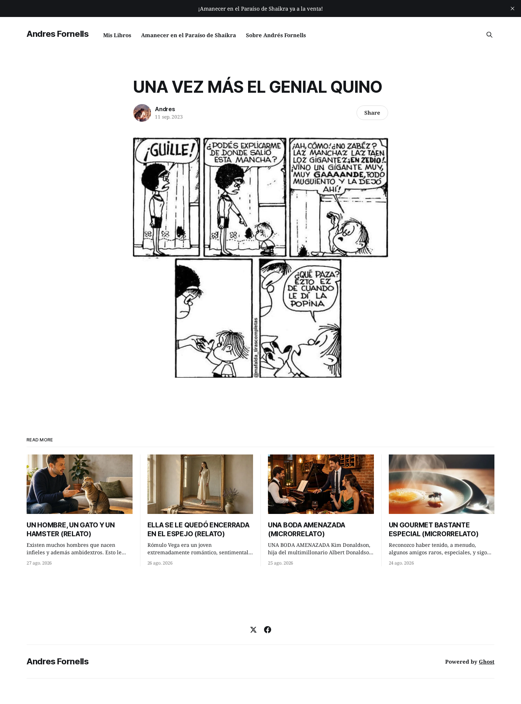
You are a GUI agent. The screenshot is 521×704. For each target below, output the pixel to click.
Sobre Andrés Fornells (276, 35)
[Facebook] (267, 629)
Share (372, 112)
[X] (253, 629)
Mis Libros (117, 35)
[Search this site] (489, 34)
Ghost (486, 661)
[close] (512, 8)
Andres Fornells (58, 34)
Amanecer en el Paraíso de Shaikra (188, 35)
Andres (165, 109)
